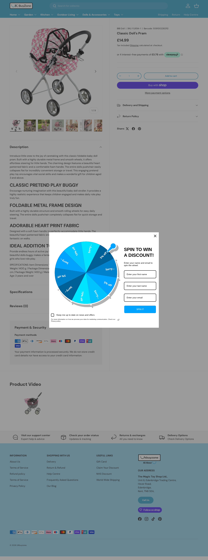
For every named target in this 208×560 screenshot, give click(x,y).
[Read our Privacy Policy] (118, 320)
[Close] (155, 236)
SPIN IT (140, 309)
